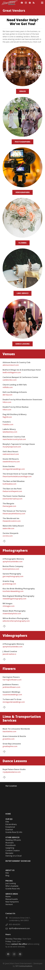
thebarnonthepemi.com (12, 491)
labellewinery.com (10, 432)
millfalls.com (8, 387)
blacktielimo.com (9, 731)
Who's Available (11, 886)
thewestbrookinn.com (12, 521)
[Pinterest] (30, 3)
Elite (7, 821)
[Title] (34, 3)
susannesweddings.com (12, 694)
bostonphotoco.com (11, 569)
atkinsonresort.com (11, 365)
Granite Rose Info (12, 888)
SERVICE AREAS (11, 894)
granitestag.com (9, 584)
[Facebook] (22, 3)
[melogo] (9, 3)
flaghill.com (7, 417)
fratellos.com (8, 424)
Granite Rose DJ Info (13, 832)
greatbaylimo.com (10, 746)
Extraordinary (11, 824)
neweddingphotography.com (14, 598)
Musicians (9, 842)
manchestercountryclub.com (14, 439)
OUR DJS (8, 819)
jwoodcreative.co (9, 654)
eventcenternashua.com (12, 499)
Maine (8, 896)
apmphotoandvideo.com (12, 561)
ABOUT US (9, 870)
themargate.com (9, 506)
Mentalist (9, 853)
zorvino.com (8, 536)
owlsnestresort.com (11, 454)
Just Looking (10, 883)
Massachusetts (11, 899)
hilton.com (7, 402)
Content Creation (12, 850)
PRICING (9, 881)
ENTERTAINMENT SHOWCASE (17, 861)
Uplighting (9, 848)
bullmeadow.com (9, 484)
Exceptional (10, 827)
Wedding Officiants (13, 840)
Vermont (9, 904)
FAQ (7, 873)
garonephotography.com (13, 576)
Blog (7, 875)
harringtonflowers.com (12, 679)
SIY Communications (24, 966)
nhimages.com (8, 606)
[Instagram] (26, 3)
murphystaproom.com (12, 447)
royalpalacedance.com (12, 772)
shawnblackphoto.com (12, 613)
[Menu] (42, 2)
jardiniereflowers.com (11, 687)
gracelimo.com (8, 739)
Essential (9, 829)
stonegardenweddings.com (14, 469)
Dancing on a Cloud (13, 856)
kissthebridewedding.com (13, 591)
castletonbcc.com (9, 380)
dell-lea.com (7, 395)
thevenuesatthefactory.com (14, 513)
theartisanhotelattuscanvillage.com (17, 476)
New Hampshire (12, 902)
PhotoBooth (10, 845)
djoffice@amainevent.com (19, 928)
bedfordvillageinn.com (12, 372)
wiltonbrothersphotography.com (16, 621)
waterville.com (8, 528)
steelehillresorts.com (11, 461)
